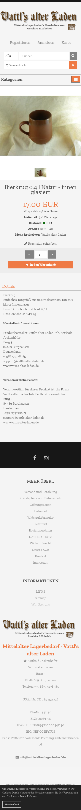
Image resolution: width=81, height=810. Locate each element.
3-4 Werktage (48, 217)
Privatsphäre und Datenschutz (41, 498)
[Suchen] (73, 56)
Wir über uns (41, 604)
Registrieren (20, 42)
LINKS (40, 591)
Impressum (40, 563)
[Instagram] (46, 459)
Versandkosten (50, 211)
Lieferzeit (40, 511)
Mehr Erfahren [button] (28, 796)
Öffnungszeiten (40, 505)
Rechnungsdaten (40, 530)
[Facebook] (35, 459)
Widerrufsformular (40, 517)
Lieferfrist (40, 524)
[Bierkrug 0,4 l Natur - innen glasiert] (40, 125)
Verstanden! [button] (12, 804)
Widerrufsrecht (40, 543)
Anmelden (46, 42)
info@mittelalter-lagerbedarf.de (42, 757)
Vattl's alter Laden (53, 234)
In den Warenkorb (42, 264)
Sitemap (40, 598)
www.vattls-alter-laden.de (21, 366)
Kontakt (40, 556)
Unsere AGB (40, 550)
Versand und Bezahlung (40, 492)
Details (8, 286)
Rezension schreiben (42, 243)
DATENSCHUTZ (40, 537)
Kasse (66, 42)
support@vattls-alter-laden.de (23, 361)
